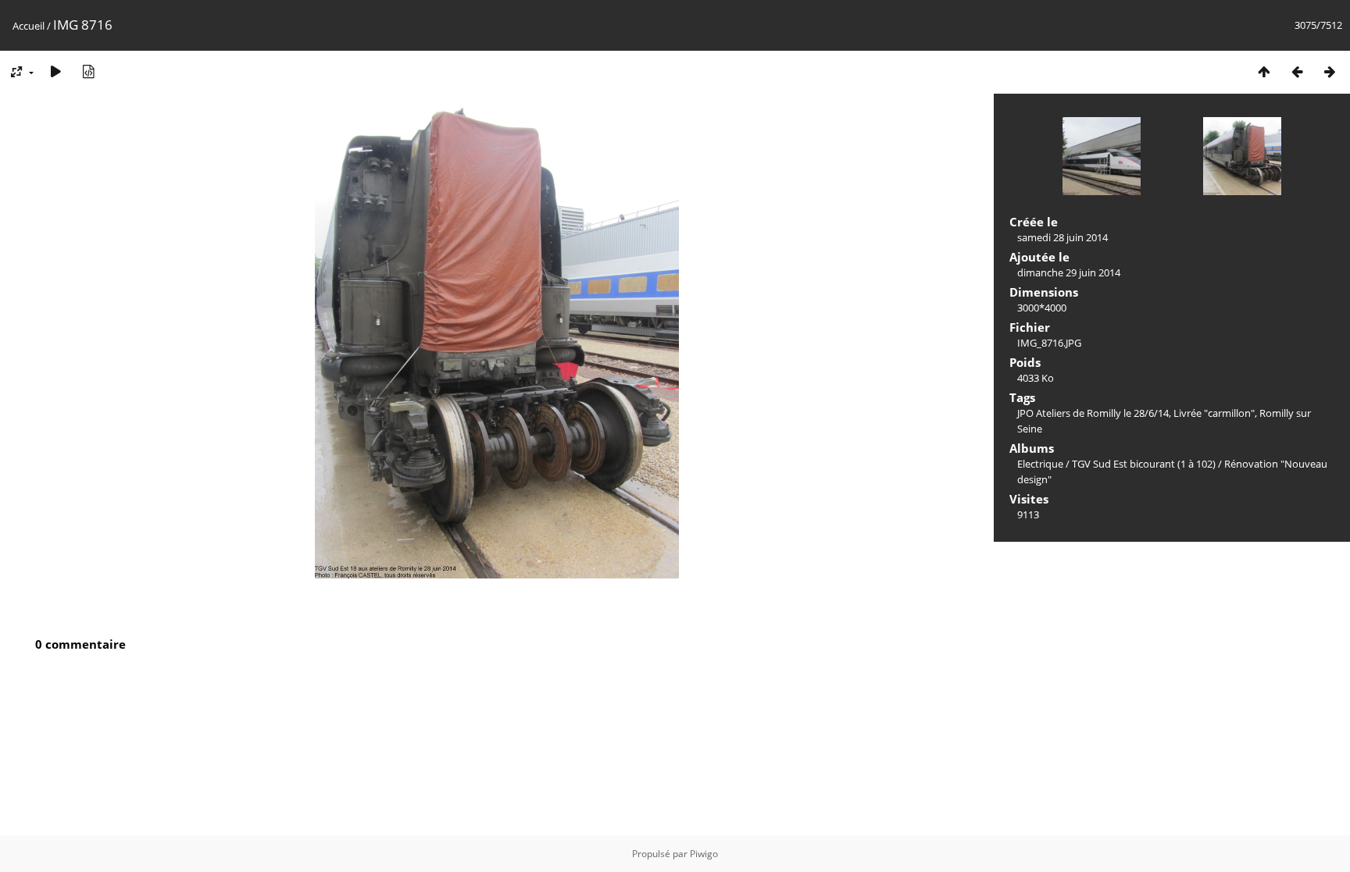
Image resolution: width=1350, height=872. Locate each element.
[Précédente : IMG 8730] (1296, 71)
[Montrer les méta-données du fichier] (88, 71)
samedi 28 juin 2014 (1062, 237)
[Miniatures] (1264, 71)
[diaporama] (55, 71)
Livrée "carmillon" (1214, 413)
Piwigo (704, 853)
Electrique (1040, 464)
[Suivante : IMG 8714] (1329, 71)
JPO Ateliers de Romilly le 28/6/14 (1093, 413)
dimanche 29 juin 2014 (1068, 272)
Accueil (28, 26)
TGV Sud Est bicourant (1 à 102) (1144, 464)
